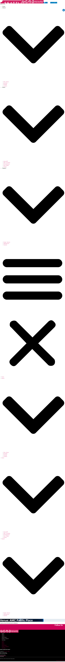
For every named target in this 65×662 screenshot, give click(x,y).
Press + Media (6, 165)
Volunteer (5, 245)
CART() (4, 4)
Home (3, 6)
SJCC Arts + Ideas (6, 651)
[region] (32, 659)
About (3, 634)
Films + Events (6, 81)
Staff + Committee (7, 162)
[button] (32, 311)
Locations (5, 86)
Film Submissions (7, 164)
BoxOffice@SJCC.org (3, 655)
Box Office (5, 83)
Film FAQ (5, 84)
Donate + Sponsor (7, 242)
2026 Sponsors (6, 243)
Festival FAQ (4, 637)
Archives (5, 166)
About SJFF (6, 161)
